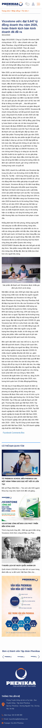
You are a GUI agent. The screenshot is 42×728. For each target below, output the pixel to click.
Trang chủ (6, 11)
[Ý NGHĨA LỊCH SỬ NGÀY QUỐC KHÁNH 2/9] (21, 550)
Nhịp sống (16, 11)
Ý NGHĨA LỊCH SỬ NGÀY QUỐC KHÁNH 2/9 (18, 565)
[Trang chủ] (12, 4)
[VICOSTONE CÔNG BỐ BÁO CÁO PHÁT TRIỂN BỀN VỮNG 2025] (21, 508)
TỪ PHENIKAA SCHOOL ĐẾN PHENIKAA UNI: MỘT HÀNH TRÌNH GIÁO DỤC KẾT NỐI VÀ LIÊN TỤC (20, 481)
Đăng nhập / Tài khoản (33, 4)
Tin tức (25, 11)
